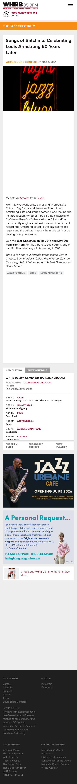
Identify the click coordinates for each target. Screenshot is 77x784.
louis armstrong (51, 272)
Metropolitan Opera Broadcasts (52, 751)
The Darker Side (12, 764)
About (6, 698)
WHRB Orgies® (49, 768)
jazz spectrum (16, 272)
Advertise (8, 687)
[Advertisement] (38, 153)
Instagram (46, 684)
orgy (33, 272)
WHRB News (10, 771)
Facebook (46, 687)
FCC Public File (11, 708)
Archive (7, 694)
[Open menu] (70, 6)
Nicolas (24, 198)
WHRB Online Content (21, 62)
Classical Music (11, 750)
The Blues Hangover (14, 768)
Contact (7, 684)
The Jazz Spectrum (13, 753)
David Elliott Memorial (15, 702)
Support (7, 691)
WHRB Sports (10, 757)
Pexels (40, 198)
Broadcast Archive (36, 446)
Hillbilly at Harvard (13, 775)
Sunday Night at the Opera (56, 761)
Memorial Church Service (55, 764)
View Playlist (61, 446)
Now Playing (14, 370)
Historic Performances (53, 757)
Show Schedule (37, 370)
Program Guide (12, 446)
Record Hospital (12, 761)
